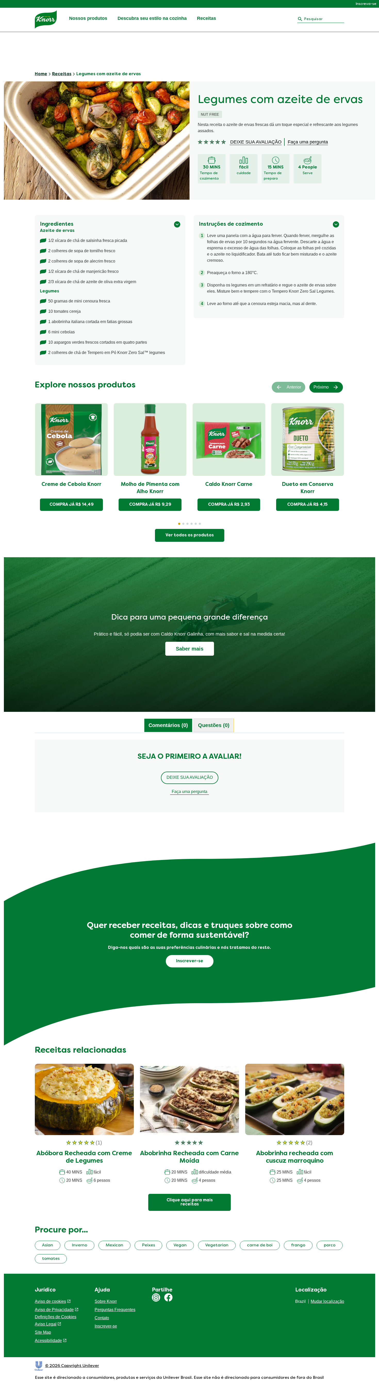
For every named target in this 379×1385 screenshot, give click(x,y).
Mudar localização (327, 1301)
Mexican (114, 1245)
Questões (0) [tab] (213, 725)
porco (329, 1245)
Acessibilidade (48, 1340)
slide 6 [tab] (200, 524)
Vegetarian (216, 1245)
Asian (47, 1245)
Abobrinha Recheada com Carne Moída (189, 1157)
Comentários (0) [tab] (168, 725)
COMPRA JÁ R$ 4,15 (307, 505)
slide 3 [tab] (187, 524)
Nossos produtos (88, 18)
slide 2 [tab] (183, 524)
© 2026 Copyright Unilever (72, 1366)
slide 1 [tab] (179, 524)
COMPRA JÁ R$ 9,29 (150, 505)
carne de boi (260, 1245)
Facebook (168, 1297)
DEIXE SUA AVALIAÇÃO (190, 777)
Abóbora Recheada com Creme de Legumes (84, 1157)
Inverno (79, 1245)
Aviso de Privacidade (54, 1309)
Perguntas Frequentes (115, 1309)
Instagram (156, 1297)
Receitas (206, 18)
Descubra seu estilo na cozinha (152, 18)
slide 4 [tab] (192, 524)
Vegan (180, 1245)
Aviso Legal (45, 1324)
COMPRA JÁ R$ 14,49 (72, 505)
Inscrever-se (106, 1326)
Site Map (43, 1332)
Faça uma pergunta (189, 791)
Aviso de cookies (50, 1301)
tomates (51, 1259)
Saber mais (189, 649)
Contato (102, 1318)
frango (298, 1245)
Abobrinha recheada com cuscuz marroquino (294, 1157)
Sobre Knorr (106, 1301)
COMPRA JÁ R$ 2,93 (229, 505)
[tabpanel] (189, 778)
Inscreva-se (366, 4)
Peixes (148, 1245)
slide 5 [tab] (196, 524)
